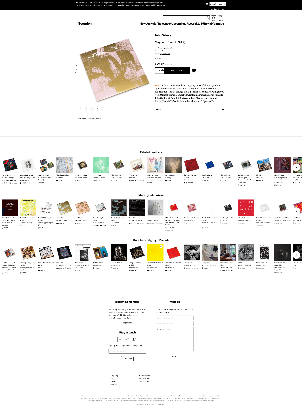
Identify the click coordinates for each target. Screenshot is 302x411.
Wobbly (131, 265)
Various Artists (243, 175)
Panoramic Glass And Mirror (209, 224)
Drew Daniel (97, 218)
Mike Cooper (97, 175)
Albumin (187, 180)
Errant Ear (205, 178)
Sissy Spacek (188, 263)
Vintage (218, 23)
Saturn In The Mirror (209, 265)
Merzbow (187, 218)
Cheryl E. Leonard (135, 263)
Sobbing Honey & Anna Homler (28, 269)
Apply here (127, 322)
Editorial (206, 23)
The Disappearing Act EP (45, 224)
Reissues (164, 23)
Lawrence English (26, 175)
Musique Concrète (94, 118)
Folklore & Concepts (63, 265)
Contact (113, 384)
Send (174, 356)
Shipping (114, 375)
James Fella (151, 263)
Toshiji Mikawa (25, 218)
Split (40, 267)
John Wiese (163, 35)
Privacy (113, 381)
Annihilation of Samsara (7, 224)
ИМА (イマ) (260, 178)
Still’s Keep (97, 265)
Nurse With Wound (8, 175)
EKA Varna (223, 220)
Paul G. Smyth (116, 218)
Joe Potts (176, 220)
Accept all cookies (218, 4)
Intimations (260, 265)
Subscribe (127, 358)
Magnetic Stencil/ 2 (63, 220)
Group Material (261, 263)
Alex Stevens (170, 222)
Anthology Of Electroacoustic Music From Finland (246, 180)
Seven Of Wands (153, 220)
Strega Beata (115, 265)
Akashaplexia (188, 220)
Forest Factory (170, 175)
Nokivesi (132, 178)
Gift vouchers (144, 381)
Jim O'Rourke (188, 175)
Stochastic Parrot (99, 178)
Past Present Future (263, 223)
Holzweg (168, 178)
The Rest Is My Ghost (27, 178)
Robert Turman (261, 218)
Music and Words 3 (118, 178)
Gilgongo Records (166, 48)
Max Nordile (79, 263)
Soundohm (86, 23)
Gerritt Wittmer (43, 218)
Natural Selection (81, 178)
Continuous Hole (99, 223)
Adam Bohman (43, 175)
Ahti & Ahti (133, 175)
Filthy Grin (205, 263)
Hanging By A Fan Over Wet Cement (82, 266)
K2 (239, 218)
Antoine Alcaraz (152, 175)
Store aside (144, 378)
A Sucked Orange (8, 178)
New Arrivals (148, 23)
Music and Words (226, 178)
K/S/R (40, 263)
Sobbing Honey (25, 263)
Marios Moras (279, 175)
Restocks (193, 23)
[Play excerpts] (80, 109)
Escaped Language (135, 220)
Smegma (59, 263)
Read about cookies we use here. (154, 5)
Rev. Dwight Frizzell (81, 175)
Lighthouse (60, 178)
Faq (111, 378)
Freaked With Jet (189, 265)
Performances (152, 267)
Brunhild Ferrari (207, 175)
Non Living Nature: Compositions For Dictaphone (280, 180)
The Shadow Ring (62, 175)
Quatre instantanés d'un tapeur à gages (154, 179)
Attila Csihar (6, 218)
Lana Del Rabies (116, 263)
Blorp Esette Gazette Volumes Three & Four (10, 269)
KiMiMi (258, 175)
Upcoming (178, 23)
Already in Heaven (244, 265)
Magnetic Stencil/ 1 (81, 220)
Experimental (165, 54)
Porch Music (169, 227)
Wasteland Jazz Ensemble (279, 269)
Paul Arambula (98, 263)
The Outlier (115, 223)
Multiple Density (244, 220)
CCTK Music (169, 267)
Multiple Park (133, 267)
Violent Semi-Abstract (282, 220)
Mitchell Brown (170, 218)
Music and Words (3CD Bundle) (46, 179)
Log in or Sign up (217, 9)
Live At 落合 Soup (26, 223)
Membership (144, 375)
